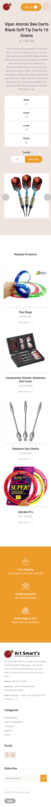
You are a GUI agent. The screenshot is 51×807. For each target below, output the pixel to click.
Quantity (26, 152)
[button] (46, 6)
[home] (8, 6)
